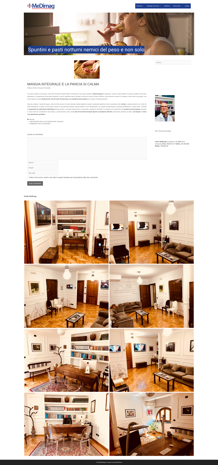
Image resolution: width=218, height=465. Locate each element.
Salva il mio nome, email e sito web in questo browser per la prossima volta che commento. (63, 177)
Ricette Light (176, 6)
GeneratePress (117, 462)
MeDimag (139, 6)
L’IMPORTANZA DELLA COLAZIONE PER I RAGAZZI (46, 121)
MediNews (167, 6)
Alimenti (31, 119)
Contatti (187, 6)
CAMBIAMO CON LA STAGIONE (39, 124)
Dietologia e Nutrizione (153, 6)
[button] (109, 34)
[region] (109, 34)
